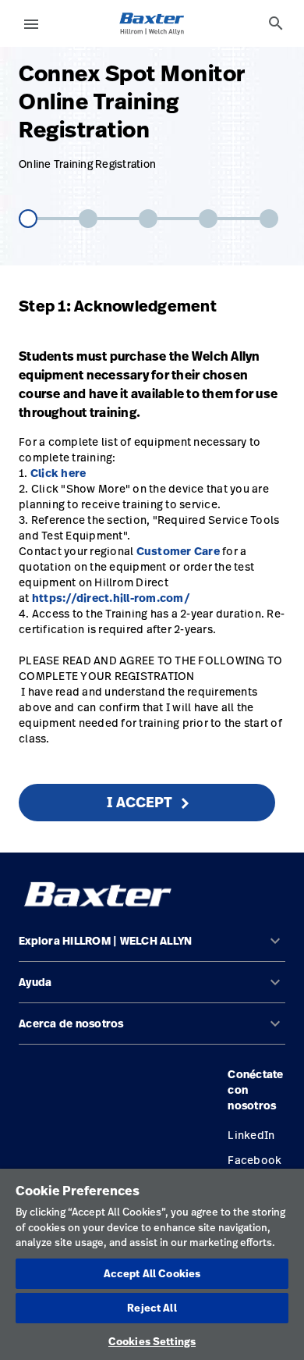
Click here (58, 473)
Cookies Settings (152, 1341)
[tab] (276, 23)
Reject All (151, 1308)
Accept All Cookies (152, 1273)
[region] (152, 1264)
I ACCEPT (139, 802)
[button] (152, 947)
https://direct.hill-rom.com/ (111, 598)
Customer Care (178, 551)
